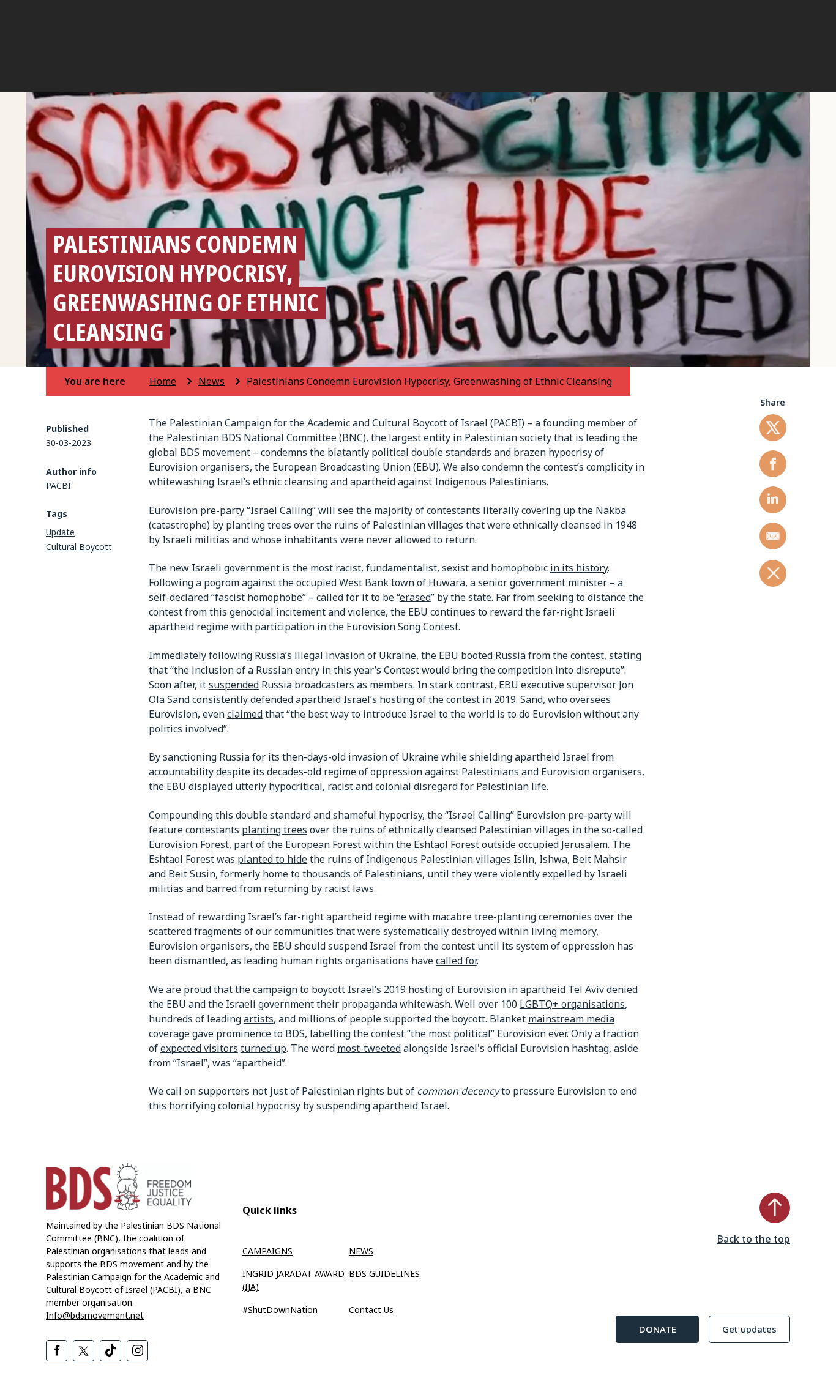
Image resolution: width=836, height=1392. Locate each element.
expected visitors (199, 1048)
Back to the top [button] (753, 1239)
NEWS (361, 1251)
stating (625, 655)
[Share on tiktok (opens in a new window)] (110, 1350)
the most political (451, 1033)
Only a (585, 1033)
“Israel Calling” (281, 510)
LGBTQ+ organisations (572, 1004)
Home (162, 381)
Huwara (446, 582)
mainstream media (571, 1018)
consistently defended (242, 699)
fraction (621, 1033)
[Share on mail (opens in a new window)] (772, 536)
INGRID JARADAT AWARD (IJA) (293, 1280)
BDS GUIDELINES (384, 1273)
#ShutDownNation (280, 1310)
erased (415, 597)
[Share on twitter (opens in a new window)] (772, 427)
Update (60, 532)
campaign (275, 989)
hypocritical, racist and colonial (340, 786)
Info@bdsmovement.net (95, 1315)
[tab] (105, 381)
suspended (234, 684)
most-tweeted (369, 1048)
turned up (263, 1048)
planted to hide (272, 859)
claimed (245, 714)
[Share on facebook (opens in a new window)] (772, 463)
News (211, 381)
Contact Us (371, 1310)
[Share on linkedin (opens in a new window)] (772, 499)
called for (456, 960)
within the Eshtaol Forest (421, 844)
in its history (579, 568)
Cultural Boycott (79, 547)
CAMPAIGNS (267, 1251)
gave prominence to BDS (248, 1033)
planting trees (274, 829)
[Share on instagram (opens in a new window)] (137, 1350)
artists (259, 1018)
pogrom (221, 582)
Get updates (749, 1329)
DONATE (657, 1329)
